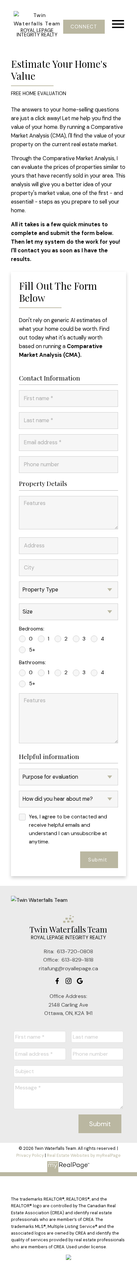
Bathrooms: (32, 662)
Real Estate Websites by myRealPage (84, 1155)
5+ (32, 650)
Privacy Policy (30, 1155)
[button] (84, 27)
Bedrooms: (31, 628)
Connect (83, 27)
